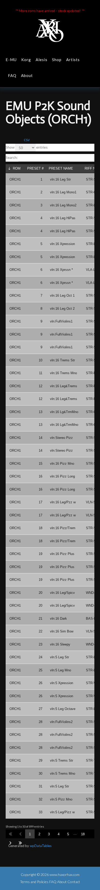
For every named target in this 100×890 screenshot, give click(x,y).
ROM (17, 168)
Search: (12, 157)
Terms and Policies (34, 882)
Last (20, 842)
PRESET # (35, 168)
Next (10, 842)
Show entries (27, 147)
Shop (57, 59)
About (27, 75)
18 (83, 834)
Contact (73, 882)
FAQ (12, 75)
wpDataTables (41, 846)
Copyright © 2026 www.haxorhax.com (50, 874)
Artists (73, 59)
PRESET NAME (61, 168)
